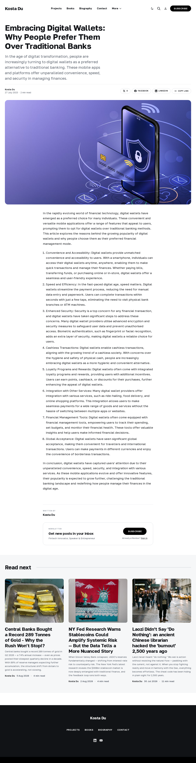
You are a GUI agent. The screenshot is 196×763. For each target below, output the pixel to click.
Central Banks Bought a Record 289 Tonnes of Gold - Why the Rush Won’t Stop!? (28, 637)
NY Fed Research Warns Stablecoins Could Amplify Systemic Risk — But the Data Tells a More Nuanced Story (95, 640)
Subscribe (181, 8)
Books (70, 8)
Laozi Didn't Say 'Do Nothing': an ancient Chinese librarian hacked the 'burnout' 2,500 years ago (154, 640)
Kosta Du (14, 8)
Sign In (144, 538)
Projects (56, 8)
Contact (102, 8)
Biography (85, 8)
